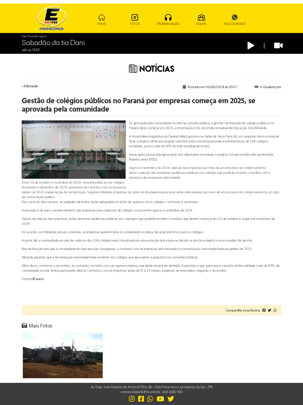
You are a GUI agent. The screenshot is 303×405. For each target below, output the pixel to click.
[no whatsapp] (275, 310)
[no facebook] (264, 310)
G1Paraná (36, 278)
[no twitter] (269, 310)
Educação (31, 86)
